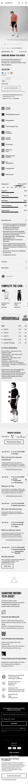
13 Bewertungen (23, 51)
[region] (14, 346)
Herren (6, 719)
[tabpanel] (6, 300)
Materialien (5, 268)
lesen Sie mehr (22, 728)
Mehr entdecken (6, 65)
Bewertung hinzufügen (14, 442)
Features (4, 261)
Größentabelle (4, 83)
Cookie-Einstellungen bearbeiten (8, 779)
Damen (13, 719)
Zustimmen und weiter (14, 776)
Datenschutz (14, 745)
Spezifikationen (6, 220)
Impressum (14, 743)
